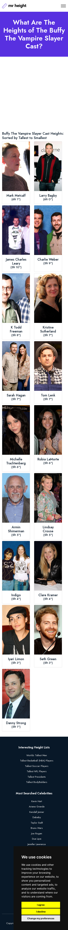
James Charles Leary (16, 262)
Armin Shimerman (16, 529)
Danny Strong (16, 723)
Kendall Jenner (36, 812)
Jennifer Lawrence (37, 844)
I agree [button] (41, 904)
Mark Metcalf (16, 196)
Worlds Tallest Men (36, 755)
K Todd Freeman (16, 329)
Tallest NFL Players (37, 771)
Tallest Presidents (37, 777)
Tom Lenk (48, 395)
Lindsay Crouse (48, 529)
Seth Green (48, 659)
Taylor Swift (37, 823)
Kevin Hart (36, 801)
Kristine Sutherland (48, 329)
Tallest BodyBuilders (36, 782)
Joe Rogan (36, 833)
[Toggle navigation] (63, 6)
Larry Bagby (48, 196)
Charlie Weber (48, 260)
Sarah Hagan (16, 395)
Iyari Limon (16, 659)
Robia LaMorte (48, 459)
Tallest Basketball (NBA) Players (36, 760)
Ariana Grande (37, 806)
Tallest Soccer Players (36, 766)
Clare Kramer (48, 595)
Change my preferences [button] (40, 918)
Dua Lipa (36, 839)
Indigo (16, 595)
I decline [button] (41, 911)
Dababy (37, 817)
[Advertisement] (34, 95)
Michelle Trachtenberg (16, 461)
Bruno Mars (37, 828)
